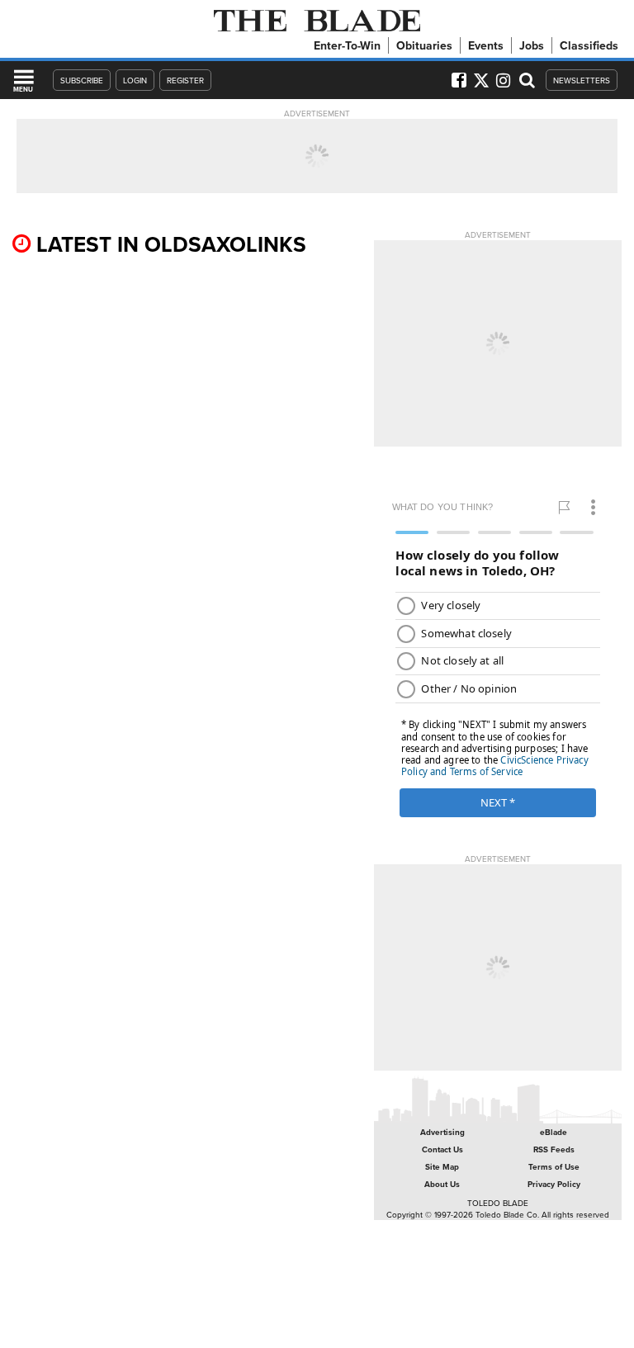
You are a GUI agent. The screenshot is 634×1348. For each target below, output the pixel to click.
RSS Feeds (554, 1149)
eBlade (553, 1132)
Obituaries (424, 45)
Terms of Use (554, 1167)
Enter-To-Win (347, 45)
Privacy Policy (554, 1184)
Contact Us (442, 1149)
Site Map (442, 1167)
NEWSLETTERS (581, 80)
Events (486, 45)
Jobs (531, 45)
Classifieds (589, 45)
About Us (442, 1184)
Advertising (442, 1132)
